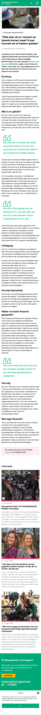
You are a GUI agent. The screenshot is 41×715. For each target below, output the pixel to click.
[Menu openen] (37, 3)
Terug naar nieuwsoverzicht (13, 32)
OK (20, 706)
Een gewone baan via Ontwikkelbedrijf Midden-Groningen (19, 507)
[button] (38, 693)
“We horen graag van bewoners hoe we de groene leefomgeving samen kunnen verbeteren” (20, 629)
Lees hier (8, 452)
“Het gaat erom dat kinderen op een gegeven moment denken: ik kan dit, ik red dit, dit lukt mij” (19, 566)
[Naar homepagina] (10, 3)
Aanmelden (8, 675)
